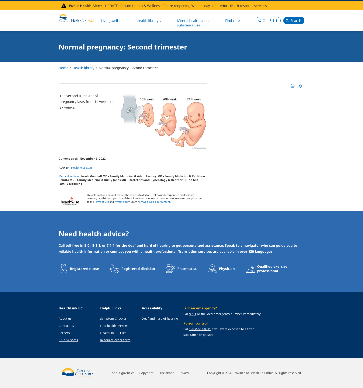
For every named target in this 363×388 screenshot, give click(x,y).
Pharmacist (187, 268)
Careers (64, 333)
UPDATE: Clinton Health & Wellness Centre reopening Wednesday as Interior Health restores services (186, 5)
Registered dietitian (138, 268)
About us (65, 318)
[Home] (76, 17)
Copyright (146, 373)
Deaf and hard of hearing (160, 318)
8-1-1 (270, 20)
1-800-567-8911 (200, 329)
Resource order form (115, 340)
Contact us (66, 326)
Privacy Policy (122, 201)
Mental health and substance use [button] (191, 22)
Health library (83, 68)
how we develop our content (154, 201)
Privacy (184, 373)
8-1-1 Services (68, 340)
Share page (299, 86)
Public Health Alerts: (86, 5)
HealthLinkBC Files (113, 333)
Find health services (114, 326)
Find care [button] (232, 20)
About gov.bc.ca (123, 373)
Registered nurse (84, 268)
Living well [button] (109, 20)
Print (293, 86)
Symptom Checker (113, 318)
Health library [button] (147, 20)
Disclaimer (166, 373)
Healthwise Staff (81, 167)
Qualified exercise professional (272, 268)
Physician (227, 268)
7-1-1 (111, 245)
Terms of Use (101, 201)
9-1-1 (192, 314)
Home (63, 68)
